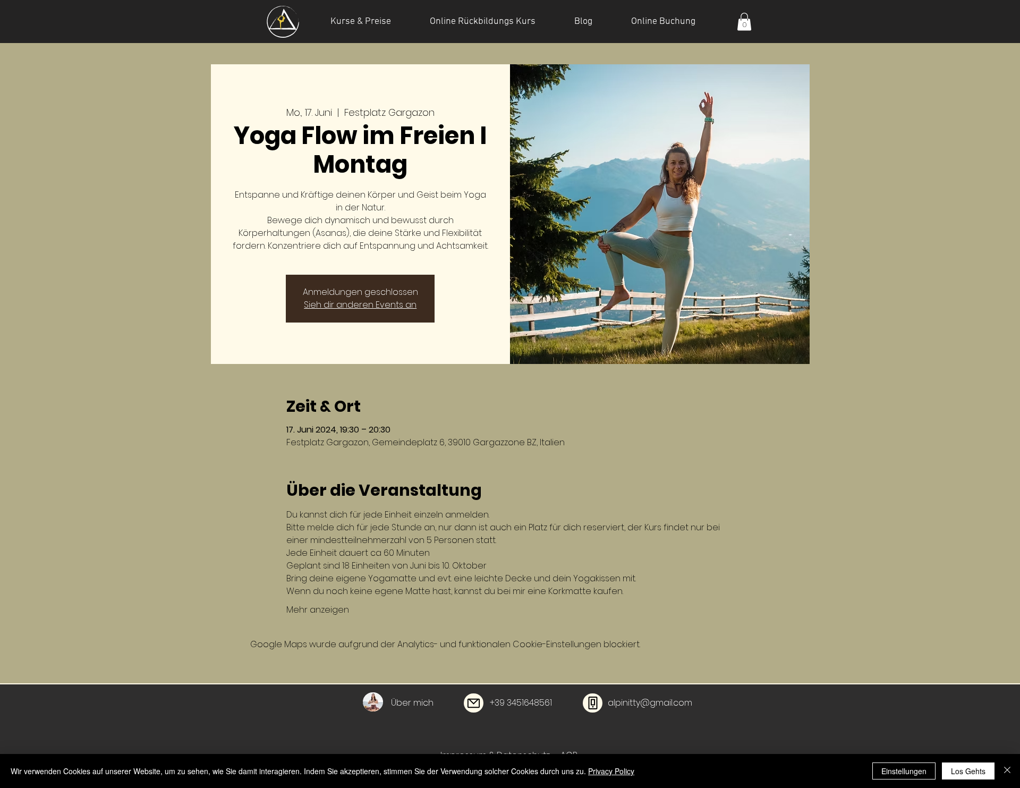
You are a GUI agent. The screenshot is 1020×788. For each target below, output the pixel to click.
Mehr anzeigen (317, 610)
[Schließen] (1007, 770)
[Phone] (592, 703)
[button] (744, 21)
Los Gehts (968, 771)
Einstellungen (903, 771)
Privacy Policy (611, 771)
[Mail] (473, 703)
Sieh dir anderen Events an (360, 305)
